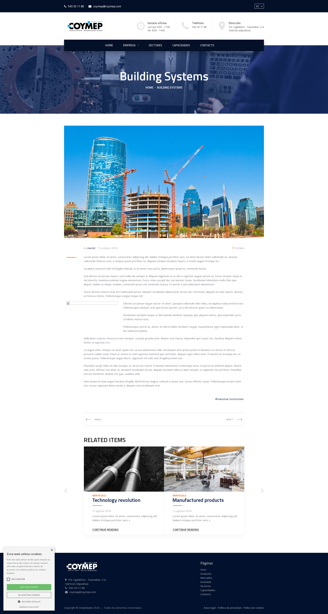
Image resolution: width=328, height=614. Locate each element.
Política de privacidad (229, 607)
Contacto (207, 45)
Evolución (205, 573)
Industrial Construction (230, 399)
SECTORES (155, 45)
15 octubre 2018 (107, 248)
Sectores (205, 586)
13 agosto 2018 (101, 511)
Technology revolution (116, 500)
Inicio (203, 569)
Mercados (206, 577)
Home (149, 87)
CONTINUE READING (105, 529)
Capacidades (181, 45)
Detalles (11, 573)
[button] (29, 602)
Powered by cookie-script (29, 607)
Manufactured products (198, 500)
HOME (109, 45)
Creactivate (86, 607)
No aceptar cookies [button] (29, 595)
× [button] (51, 550)
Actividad (205, 582)
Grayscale (99, 495)
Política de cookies (253, 607)
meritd (91, 248)
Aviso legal (210, 607)
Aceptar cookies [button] (29, 587)
